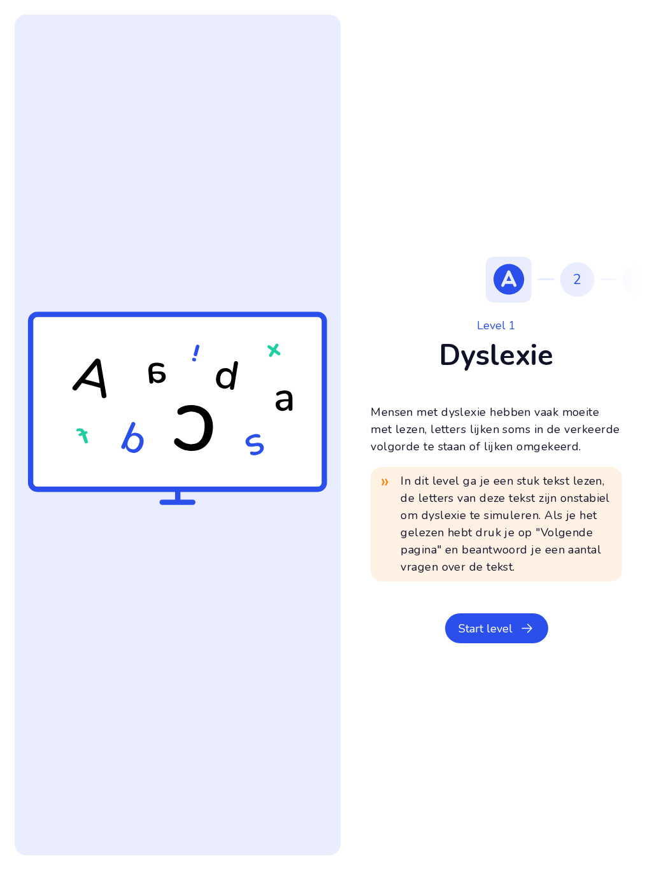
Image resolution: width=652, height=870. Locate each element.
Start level (485, 628)
